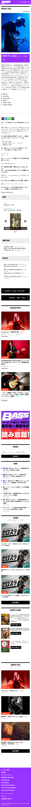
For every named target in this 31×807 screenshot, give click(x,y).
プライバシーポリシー (7, 775)
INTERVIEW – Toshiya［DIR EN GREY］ (15, 291)
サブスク (18, 396)
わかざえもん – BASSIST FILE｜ (9, 691)
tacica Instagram (6, 98)
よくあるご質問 (5, 770)
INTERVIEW (5, 357)
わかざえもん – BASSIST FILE (10, 332)
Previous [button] (6, 221)
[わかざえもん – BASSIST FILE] (15, 321)
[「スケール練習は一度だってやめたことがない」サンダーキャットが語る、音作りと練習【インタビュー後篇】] (15, 381)
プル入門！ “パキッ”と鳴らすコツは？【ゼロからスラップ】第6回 (15, 544)
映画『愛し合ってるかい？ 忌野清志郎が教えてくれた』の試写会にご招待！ (16, 469)
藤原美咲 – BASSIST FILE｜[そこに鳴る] (12, 716)
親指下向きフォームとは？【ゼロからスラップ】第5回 (15, 570)
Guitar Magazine (5, 780)
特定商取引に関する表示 (7, 777)
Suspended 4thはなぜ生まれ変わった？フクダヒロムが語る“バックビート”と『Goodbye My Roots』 (15, 362)
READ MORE (15, 602)
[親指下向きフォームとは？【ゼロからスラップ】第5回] (15, 558)
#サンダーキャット (11, 398)
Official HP (5, 94)
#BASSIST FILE (4, 334)
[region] (15, 223)
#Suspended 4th (4, 366)
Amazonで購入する (15, 625)
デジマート (4, 796)
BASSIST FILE (5, 329)
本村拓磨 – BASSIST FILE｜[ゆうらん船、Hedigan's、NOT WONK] (12, 743)
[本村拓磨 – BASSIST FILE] (15, 731)
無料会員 (22, 332)
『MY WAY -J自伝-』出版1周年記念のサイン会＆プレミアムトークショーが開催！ (16, 494)
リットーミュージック (7, 793)
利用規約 (3, 772)
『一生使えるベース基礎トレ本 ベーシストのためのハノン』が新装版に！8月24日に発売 (16, 481)
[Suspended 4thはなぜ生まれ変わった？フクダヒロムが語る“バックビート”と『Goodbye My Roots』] (15, 349)
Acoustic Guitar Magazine (7, 790)
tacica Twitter (6, 96)
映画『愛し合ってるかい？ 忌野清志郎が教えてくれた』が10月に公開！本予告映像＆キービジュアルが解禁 (16, 501)
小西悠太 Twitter (7, 102)
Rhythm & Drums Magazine (8, 785)
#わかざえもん (11, 334)
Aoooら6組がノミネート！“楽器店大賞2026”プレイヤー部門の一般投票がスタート (14, 475)
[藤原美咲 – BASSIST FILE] (15, 705)
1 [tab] (14, 231)
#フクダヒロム (12, 366)
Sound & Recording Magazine (8, 787)
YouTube (4, 100)
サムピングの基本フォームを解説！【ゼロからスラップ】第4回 (15, 596)
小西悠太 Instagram (7, 105)
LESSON (4, 541)
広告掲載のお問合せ (6, 798)
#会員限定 (18, 334)
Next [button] (25, 221)
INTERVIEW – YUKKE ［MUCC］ (17, 298)
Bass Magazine (5, 782)
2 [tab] (16, 231)
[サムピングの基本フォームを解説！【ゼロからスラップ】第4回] (15, 584)
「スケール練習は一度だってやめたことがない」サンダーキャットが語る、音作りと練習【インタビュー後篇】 (15, 394)
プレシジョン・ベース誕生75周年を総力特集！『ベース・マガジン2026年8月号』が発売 (16, 508)
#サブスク (3, 398)
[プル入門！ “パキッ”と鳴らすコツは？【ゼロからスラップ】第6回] (15, 532)
